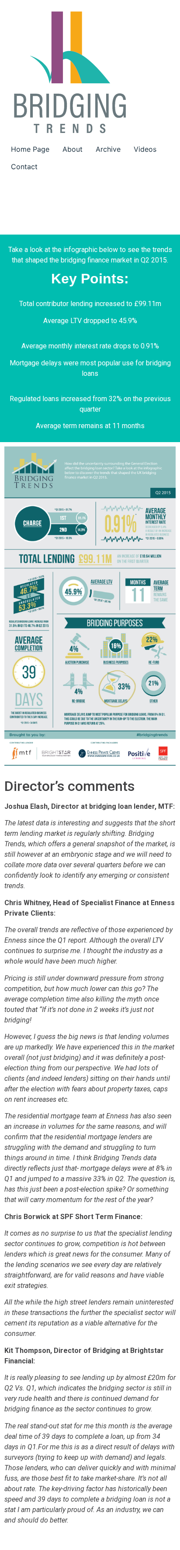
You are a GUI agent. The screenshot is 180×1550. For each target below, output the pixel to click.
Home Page (30, 149)
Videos (145, 149)
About (72, 149)
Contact (24, 166)
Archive (108, 149)
